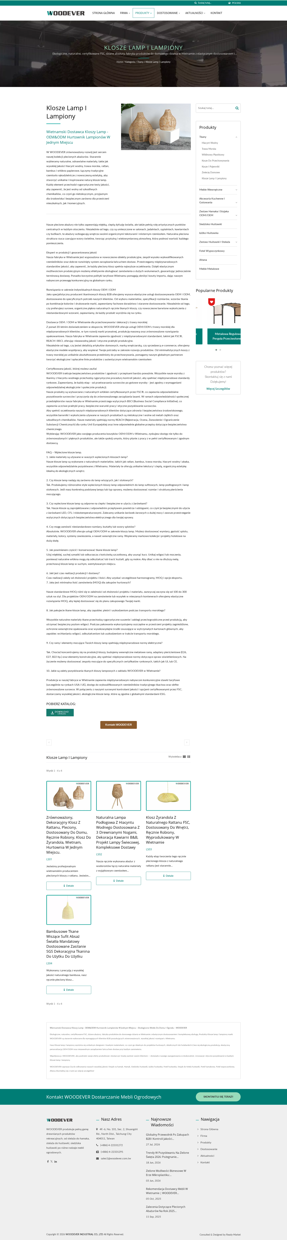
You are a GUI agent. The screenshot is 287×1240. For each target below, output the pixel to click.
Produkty (142, 13)
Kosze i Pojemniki (210, 166)
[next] (187, 742)
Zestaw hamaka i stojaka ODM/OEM (214, 213)
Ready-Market (233, 1235)
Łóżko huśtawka (208, 233)
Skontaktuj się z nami (65, 1071)
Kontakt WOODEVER (118, 724)
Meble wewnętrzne (210, 189)
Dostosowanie (167, 13)
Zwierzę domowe (211, 172)
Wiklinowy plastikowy (213, 155)
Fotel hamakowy (208, 1067)
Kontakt (216, 13)
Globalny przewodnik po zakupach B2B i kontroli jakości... (167, 1137)
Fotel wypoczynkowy (212, 251)
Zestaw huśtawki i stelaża (214, 242)
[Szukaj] (195, 3)
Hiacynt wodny (210, 143)
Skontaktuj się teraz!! (218, 1097)
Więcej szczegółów (218, 389)
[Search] (237, 108)
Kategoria (130, 62)
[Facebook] (48, 1162)
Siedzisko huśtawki (210, 224)
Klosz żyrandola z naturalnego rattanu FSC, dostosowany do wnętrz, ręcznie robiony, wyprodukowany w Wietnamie (168, 830)
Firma (124, 13)
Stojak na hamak (116, 1067)
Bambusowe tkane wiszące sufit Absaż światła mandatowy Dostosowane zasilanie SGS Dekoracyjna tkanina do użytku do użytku (68, 944)
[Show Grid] (184, 757)
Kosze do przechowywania (215, 161)
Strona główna (103, 13)
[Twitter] (51, 1162)
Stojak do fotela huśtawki (189, 1067)
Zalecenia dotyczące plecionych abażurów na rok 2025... (165, 1209)
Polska (236, 3)
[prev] (49, 742)
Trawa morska (209, 149)
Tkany (140, 62)
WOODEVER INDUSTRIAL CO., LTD (84, 1234)
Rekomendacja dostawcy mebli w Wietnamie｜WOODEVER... (167, 1191)
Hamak (127, 1067)
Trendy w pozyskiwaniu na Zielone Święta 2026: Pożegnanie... (167, 1155)
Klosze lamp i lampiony (158, 62)
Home (120, 62)
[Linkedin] (55, 1162)
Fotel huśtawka (170, 1067)
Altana (203, 260)
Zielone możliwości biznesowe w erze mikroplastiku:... (166, 1173)
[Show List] (189, 757)
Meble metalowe (209, 269)
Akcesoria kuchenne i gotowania (212, 200)
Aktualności (194, 13)
